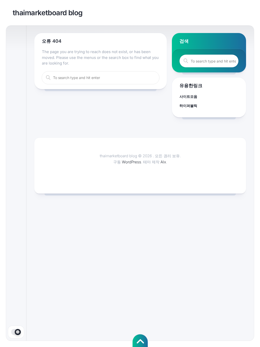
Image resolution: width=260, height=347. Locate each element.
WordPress (131, 162)
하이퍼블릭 (188, 105)
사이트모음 (188, 96)
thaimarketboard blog (48, 12)
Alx (163, 162)
